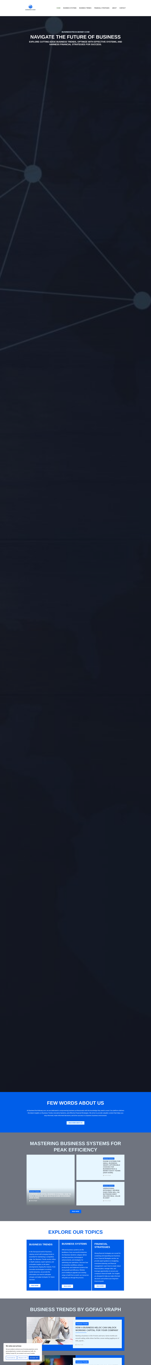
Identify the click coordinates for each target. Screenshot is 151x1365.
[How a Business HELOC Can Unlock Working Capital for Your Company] (51, 1331)
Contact (122, 8)
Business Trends (85, 8)
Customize (11, 1357)
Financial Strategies (101, 8)
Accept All (34, 1357)
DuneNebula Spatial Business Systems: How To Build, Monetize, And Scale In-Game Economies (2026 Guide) (50, 1196)
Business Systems (69, 8)
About (114, 8)
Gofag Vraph (80, 1344)
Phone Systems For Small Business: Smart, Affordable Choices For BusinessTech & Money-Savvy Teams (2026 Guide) (111, 1167)
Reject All (23, 1357)
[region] (22, 1352)
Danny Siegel (34, 1200)
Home (58, 8)
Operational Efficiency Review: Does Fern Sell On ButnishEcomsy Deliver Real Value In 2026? (111, 1193)
